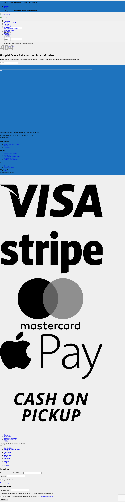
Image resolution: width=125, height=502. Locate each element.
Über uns (7, 5)
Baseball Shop (9, 448)
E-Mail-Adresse (5, 490)
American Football (10, 23)
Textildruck (7, 457)
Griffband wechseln (9, 158)
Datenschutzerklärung (10, 438)
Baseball (7, 21)
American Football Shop (12, 449)
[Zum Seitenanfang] (1, 445)
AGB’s (6, 441)
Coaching (7, 33)
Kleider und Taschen (11, 28)
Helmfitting (7, 155)
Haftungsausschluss (10, 439)
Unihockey (7, 25)
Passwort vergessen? (6, 483)
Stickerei (7, 458)
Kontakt (6, 6)
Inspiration (7, 455)
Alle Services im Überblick (11, 153)
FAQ (5, 8)
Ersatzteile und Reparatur (10, 159)
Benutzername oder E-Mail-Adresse (11, 473)
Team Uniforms (9, 30)
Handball (7, 24)
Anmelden (18, 480)
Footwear (7, 31)
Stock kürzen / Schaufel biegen (12, 156)
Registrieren (4, 499)
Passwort (3, 476)
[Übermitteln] (4, 41)
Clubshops (7, 454)
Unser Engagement (9, 167)
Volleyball (7, 27)
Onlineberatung (8, 146)
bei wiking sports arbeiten (10, 169)
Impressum (7, 436)
